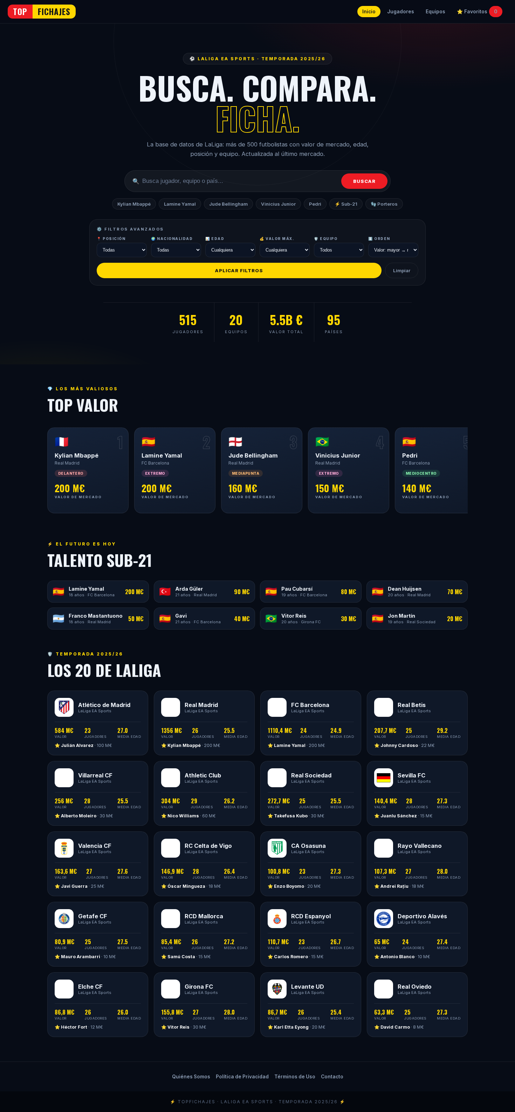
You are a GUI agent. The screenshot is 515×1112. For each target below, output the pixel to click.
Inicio (369, 11)
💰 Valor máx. (277, 238)
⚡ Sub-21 (346, 204)
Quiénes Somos (191, 1076)
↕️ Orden (379, 238)
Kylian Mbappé (134, 204)
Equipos (435, 11)
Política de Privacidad (242, 1076)
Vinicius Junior (278, 204)
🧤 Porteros (384, 204)
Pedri (315, 204)
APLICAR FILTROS (239, 270)
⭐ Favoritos (477, 11)
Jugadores (400, 11)
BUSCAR (364, 181)
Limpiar (401, 270)
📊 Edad (214, 238)
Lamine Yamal (180, 204)
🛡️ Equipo (325, 238)
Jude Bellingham (228, 204)
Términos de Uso (294, 1076)
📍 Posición (111, 238)
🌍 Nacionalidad (172, 238)
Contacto (332, 1076)
